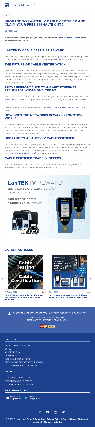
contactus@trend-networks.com (68, 313)
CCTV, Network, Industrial (19, 384)
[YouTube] (47, 412)
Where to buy (12, 352)
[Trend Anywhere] (14, 398)
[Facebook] (32, 412)
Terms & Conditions (36, 419)
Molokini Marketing (53, 422)
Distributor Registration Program (24, 362)
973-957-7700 (41, 313)
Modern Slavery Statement (75, 419)
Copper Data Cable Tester (19, 378)
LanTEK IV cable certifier (68, 38)
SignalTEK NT (63, 57)
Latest (8, 349)
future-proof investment (21, 80)
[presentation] (3, 279)
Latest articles (19, 249)
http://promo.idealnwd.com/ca (23, 153)
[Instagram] (55, 412)
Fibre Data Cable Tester (18, 381)
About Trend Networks (18, 346)
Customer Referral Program (21, 366)
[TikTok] (63, 412)
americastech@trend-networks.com (47, 320)
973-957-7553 (57, 318)
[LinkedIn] (40, 412)
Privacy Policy (54, 419)
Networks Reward (63, 60)
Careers (9, 356)
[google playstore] (32, 398)
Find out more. (50, 167)
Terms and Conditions (17, 359)
